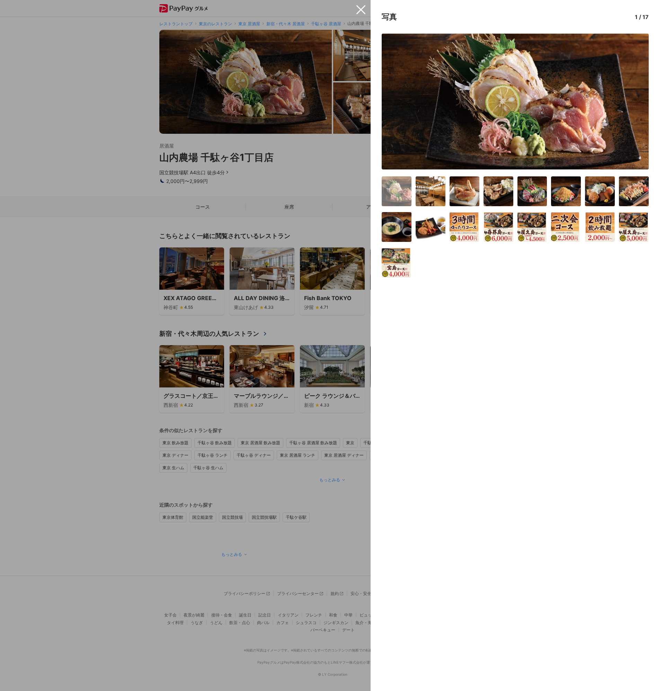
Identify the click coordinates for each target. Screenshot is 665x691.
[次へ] (636, 101)
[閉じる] (361, 9)
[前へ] (394, 101)
